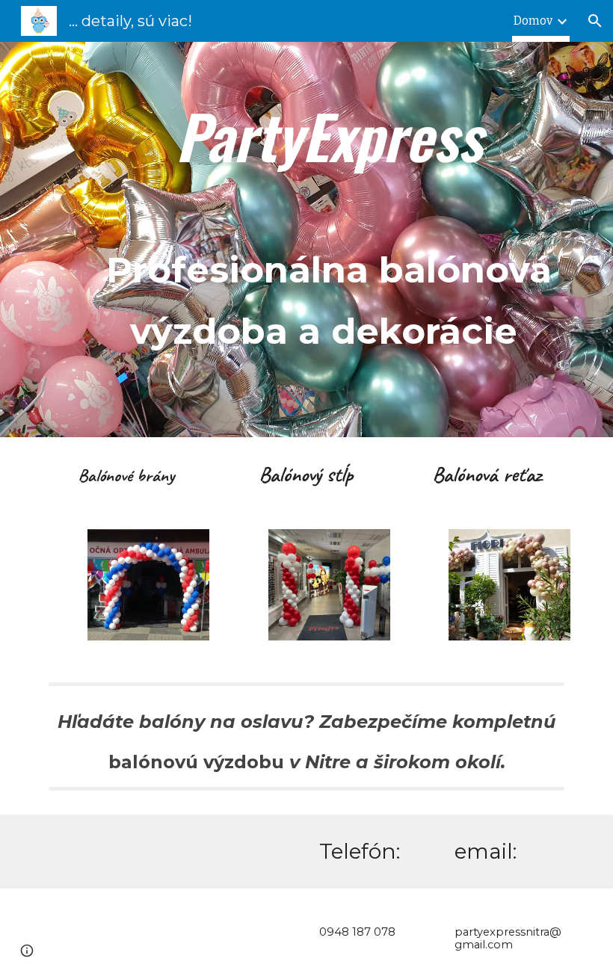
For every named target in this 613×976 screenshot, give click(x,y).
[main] (328, 229)
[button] (595, 21)
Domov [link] (533, 20)
